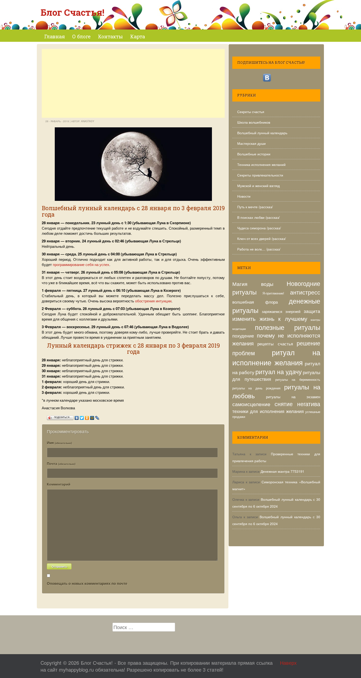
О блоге (81, 36)
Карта (137, 36)
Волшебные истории (253, 153)
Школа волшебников (253, 122)
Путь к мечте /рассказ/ (255, 206)
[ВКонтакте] (76, 417)
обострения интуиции (153, 300)
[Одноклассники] (87, 417)
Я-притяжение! (273, 293)
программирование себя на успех (81, 264)
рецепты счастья (275, 344)
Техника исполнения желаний (261, 164)
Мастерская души (251, 143)
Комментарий (58, 484)
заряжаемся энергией (281, 311)
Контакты (110, 36)
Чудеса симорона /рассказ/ (259, 227)
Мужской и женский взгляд (258, 185)
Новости (243, 196)
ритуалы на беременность (297, 379)
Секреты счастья (250, 111)
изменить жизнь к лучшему (269, 318)
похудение (243, 335)
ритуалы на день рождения (256, 388)
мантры (315, 320)
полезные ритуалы (287, 327)
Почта (61, 463)
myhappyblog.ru (76, 669)
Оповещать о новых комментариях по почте (87, 583)
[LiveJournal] (97, 417)
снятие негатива (297, 404)
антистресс (305, 292)
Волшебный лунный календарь (262, 132)
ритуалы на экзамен (293, 396)
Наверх (288, 662)
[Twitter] (81, 417)
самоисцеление (251, 404)
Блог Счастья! (72, 12)
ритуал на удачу (278, 371)
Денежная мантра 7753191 (282, 471)
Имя (59, 442)
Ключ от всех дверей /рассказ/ (261, 238)
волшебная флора (255, 302)
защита (312, 311)
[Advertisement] (133, 83)
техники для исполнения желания (268, 411)
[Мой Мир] (92, 417)
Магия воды (252, 283)
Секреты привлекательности (260, 175)
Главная (54, 36)
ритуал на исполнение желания (276, 357)
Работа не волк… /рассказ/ (258, 249)
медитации (239, 329)
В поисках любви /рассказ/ (258, 217)
